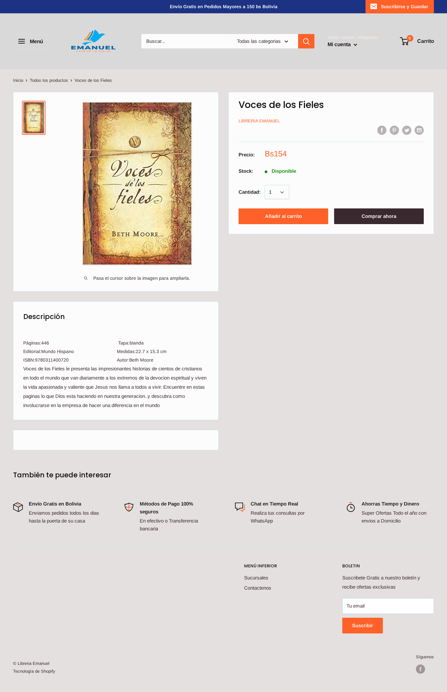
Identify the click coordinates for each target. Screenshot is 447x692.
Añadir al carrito (283, 216)
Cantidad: (250, 192)
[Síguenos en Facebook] (420, 669)
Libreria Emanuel (259, 121)
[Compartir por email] (419, 130)
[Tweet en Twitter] (406, 130)
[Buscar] (306, 41)
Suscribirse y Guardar (404, 6)
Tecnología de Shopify (34, 671)
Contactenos (257, 588)
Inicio (18, 80)
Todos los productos (49, 80)
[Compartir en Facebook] (381, 130)
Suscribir (362, 625)
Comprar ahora (379, 216)
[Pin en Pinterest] (394, 130)
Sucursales (256, 577)
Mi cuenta (340, 44)
